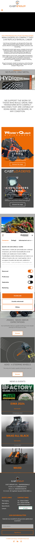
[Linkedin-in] (17, 541)
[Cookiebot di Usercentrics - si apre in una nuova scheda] (21, 235)
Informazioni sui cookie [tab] (26, 240)
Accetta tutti (17, 295)
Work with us (5, 503)
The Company (5, 501)
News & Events (5, 506)
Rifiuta (17, 307)
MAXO (17, 468)
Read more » (17, 409)
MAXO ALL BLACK (17, 436)
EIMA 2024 (17, 404)
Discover (17, 84)
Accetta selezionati (17, 301)
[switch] (30, 276)
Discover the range (17, 164)
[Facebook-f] (14, 541)
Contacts (4, 509)
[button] (2, 10)
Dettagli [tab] (13, 240)
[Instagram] (21, 541)
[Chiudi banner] (32, 235)
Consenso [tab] (5, 240)
